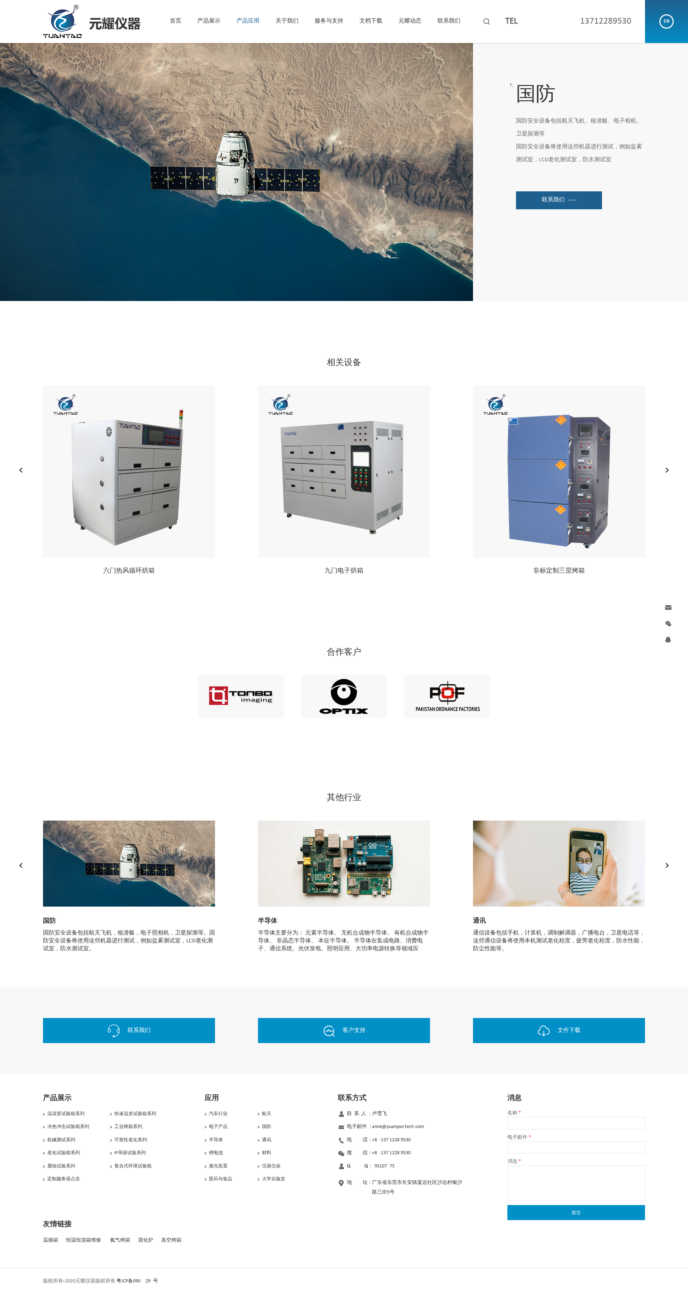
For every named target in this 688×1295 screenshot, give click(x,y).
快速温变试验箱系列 (135, 1114)
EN (666, 21)
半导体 (216, 1140)
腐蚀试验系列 (61, 1166)
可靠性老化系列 (130, 1140)
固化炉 (145, 1240)
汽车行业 (218, 1114)
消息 (514, 1161)
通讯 (266, 1140)
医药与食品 (220, 1179)
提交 (576, 1212)
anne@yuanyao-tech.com (398, 1126)
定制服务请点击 (63, 1179)
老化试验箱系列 (63, 1153)
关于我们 (287, 21)
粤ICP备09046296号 (137, 1281)
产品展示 (208, 21)
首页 (175, 21)
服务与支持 (329, 21)
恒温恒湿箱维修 (83, 1240)
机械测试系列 (61, 1140)
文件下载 (569, 1030)
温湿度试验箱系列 (66, 1114)
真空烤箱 (171, 1240)
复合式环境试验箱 (133, 1166)
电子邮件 (519, 1137)
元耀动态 (409, 21)
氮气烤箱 (120, 1240)
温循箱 (50, 1240)
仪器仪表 (271, 1166)
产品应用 (247, 21)
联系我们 (449, 21)
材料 (266, 1153)
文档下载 (370, 21)
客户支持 (354, 1030)
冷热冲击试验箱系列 (68, 1126)
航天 (266, 1114)
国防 (266, 1126)
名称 (514, 1113)
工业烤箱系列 (128, 1126)
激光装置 (218, 1166)
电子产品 (218, 1126)
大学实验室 (273, 1179)
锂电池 (216, 1153)
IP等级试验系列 (130, 1153)
